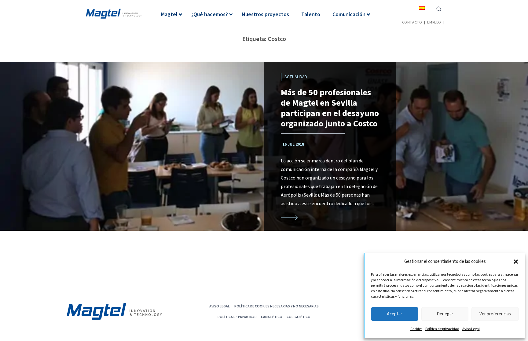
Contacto (412, 22)
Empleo (434, 22)
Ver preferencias (495, 314)
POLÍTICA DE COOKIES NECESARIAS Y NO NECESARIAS (276, 306)
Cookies (416, 329)
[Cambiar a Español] (422, 8)
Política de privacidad (442, 329)
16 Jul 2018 (293, 144)
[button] (516, 262)
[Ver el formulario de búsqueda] (438, 8)
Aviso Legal (471, 329)
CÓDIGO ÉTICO (298, 316)
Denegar (445, 314)
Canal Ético (271, 316)
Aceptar (394, 314)
